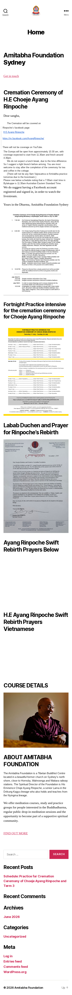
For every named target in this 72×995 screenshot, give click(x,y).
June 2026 (11, 917)
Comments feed (15, 966)
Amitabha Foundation (28, 987)
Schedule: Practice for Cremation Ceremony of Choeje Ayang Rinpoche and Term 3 (34, 881)
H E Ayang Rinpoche (13, 132)
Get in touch (11, 76)
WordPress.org (15, 972)
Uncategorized (14, 936)
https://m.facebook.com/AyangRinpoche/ (23, 138)
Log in (7, 956)
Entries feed (12, 961)
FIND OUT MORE (15, 833)
